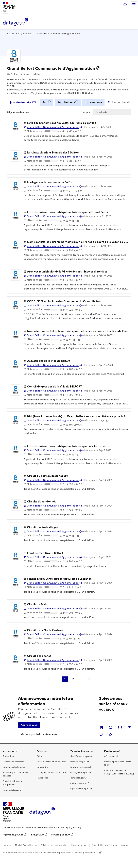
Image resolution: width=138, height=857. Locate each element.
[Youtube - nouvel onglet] (129, 727)
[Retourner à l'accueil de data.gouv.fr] (15, 22)
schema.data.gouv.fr (12, 789)
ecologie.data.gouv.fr (80, 772)
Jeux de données (23, 102)
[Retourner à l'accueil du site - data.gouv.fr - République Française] (42, 812)
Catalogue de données (14, 767)
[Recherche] (125, 4)
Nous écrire (42, 767)
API (47, 102)
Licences (7, 845)
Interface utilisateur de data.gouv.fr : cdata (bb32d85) (119, 772)
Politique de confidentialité (54, 845)
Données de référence (13, 761)
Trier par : (86, 112)
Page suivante (81, 679)
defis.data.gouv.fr (78, 777)
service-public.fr (60, 834)
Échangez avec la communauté (51, 772)
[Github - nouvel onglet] (101, 734)
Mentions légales (79, 845)
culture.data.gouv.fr (80, 783)
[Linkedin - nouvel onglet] (101, 727)
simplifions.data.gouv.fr (81, 756)
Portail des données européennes (12, 783)
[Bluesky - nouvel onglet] (120, 727)
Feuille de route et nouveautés (51, 761)
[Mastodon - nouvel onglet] (110, 727)
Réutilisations (67, 102)
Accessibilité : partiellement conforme (110, 845)
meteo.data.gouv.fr (79, 761)
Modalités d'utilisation (26, 845)
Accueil (10, 33)
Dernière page (89, 679)
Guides (40, 756)
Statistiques (42, 777)
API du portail (111, 756)
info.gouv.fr (37, 834)
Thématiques (9, 756)
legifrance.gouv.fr (13, 834)
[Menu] (134, 4)
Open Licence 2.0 (89, 852)
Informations (93, 102)
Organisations (25, 33)
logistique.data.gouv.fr (81, 788)
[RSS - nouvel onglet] (110, 734)
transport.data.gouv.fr (81, 767)
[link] (29, 725)
